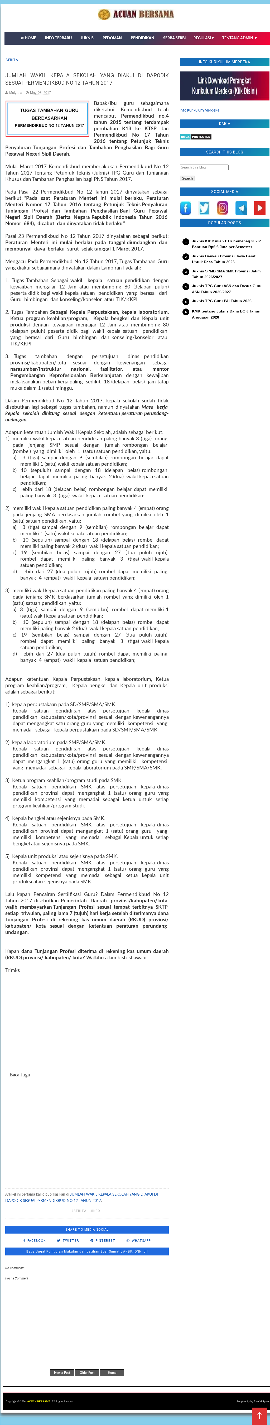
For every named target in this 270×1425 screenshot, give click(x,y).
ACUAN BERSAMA (38, 1401)
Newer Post (62, 1372)
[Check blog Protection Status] (196, 139)
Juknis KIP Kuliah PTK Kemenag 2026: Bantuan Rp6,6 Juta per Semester (226, 244)
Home (112, 1372)
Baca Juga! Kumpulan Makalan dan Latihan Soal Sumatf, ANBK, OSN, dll (87, 1251)
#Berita (78, 1211)
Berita (12, 60)
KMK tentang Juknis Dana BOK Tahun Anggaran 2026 (226, 314)
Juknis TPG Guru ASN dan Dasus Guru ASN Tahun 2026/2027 (227, 289)
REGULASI (204, 38)
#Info (95, 1211)
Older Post (87, 1372)
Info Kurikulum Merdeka (199, 110)
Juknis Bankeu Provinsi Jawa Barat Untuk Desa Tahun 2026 (223, 259)
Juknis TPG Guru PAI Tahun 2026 (222, 301)
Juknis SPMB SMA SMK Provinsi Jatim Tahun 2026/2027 (226, 274)
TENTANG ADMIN (240, 38)
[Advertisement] (87, 1017)
